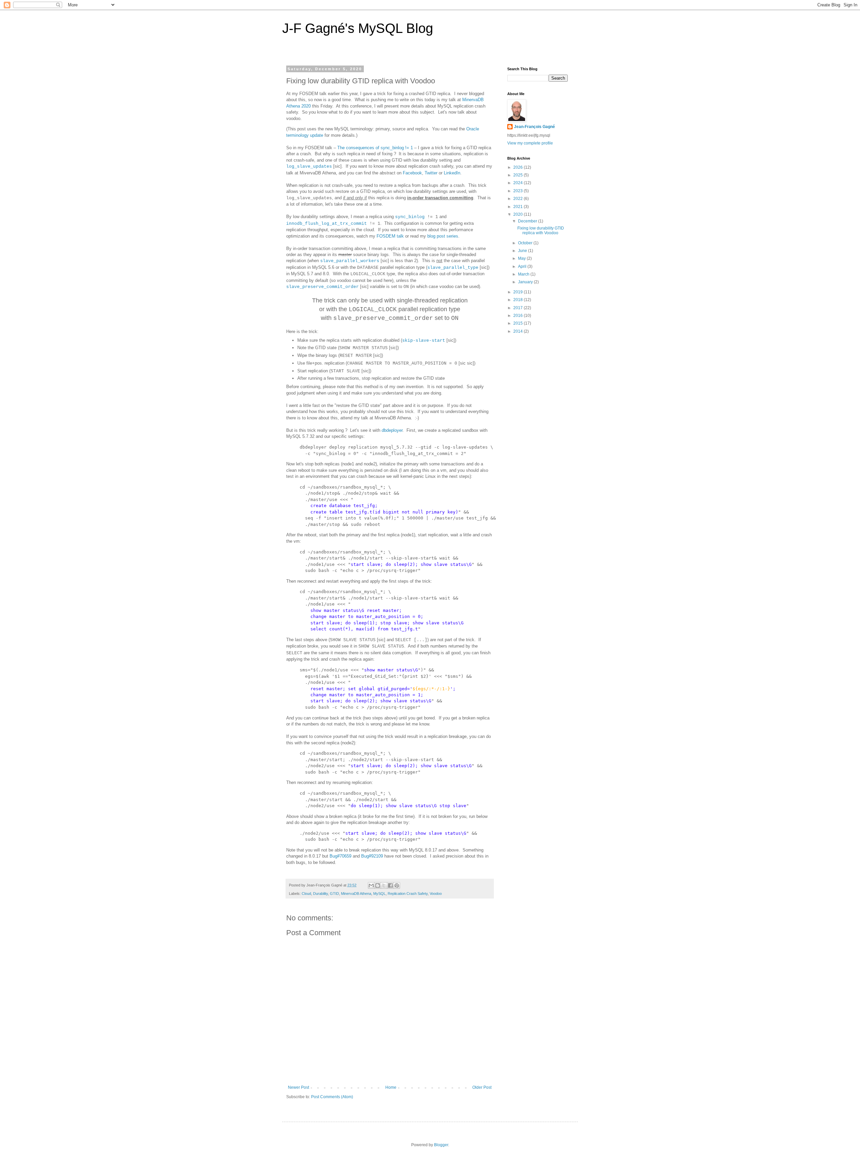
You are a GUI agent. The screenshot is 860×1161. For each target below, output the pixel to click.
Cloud (306, 894)
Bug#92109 (372, 856)
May (522, 258)
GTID (334, 894)
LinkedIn (452, 172)
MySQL (379, 894)
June (523, 250)
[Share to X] (384, 885)
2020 (518, 214)
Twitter (431, 172)
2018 (518, 299)
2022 (518, 198)
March (524, 274)
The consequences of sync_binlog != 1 (375, 147)
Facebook (412, 172)
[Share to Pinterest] (396, 885)
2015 (518, 323)
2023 (518, 191)
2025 (518, 175)
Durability (320, 894)
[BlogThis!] (377, 885)
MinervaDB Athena (356, 894)
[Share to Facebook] (390, 885)
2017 (518, 307)
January (526, 282)
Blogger (441, 1145)
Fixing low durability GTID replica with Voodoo (540, 230)
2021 (518, 206)
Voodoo (436, 894)
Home (390, 1087)
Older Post (481, 1087)
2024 (518, 182)
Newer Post (298, 1087)
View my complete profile (530, 143)
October (525, 243)
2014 (518, 331)
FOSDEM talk (390, 236)
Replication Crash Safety (408, 894)
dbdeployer (392, 430)
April (522, 266)
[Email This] (371, 885)
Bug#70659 (340, 856)
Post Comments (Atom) (332, 1096)
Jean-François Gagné (534, 126)
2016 (518, 315)
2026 (518, 167)
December (528, 221)
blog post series (442, 236)
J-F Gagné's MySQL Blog (357, 28)
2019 (518, 292)
